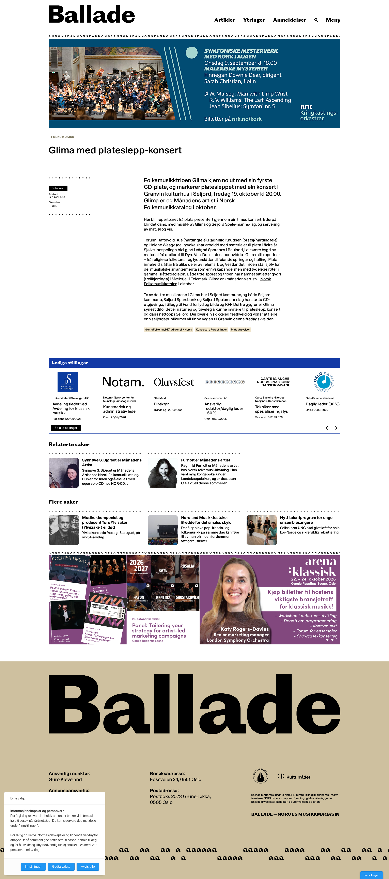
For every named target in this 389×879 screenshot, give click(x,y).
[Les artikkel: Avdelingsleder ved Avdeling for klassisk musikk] (74, 396)
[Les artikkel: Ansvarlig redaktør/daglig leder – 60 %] (226, 396)
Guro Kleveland (65, 779)
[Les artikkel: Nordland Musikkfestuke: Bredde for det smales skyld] (195, 527)
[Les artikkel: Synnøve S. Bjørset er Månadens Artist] (95, 470)
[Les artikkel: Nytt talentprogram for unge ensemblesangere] (293, 527)
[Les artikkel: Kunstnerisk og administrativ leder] (125, 396)
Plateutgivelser (240, 329)
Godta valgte (61, 866)
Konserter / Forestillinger (211, 329)
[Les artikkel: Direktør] (176, 396)
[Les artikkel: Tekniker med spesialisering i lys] (277, 396)
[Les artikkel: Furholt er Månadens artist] (195, 470)
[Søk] (316, 20)
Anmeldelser (289, 20)
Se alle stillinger (66, 428)
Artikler (224, 20)
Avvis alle (88, 866)
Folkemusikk (62, 137)
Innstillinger (371, 875)
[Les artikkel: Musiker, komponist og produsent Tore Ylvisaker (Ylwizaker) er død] (95, 527)
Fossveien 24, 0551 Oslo (175, 779)
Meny (333, 20)
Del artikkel (58, 188)
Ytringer (254, 20)
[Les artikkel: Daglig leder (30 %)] (327, 396)
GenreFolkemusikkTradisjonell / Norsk (168, 329)
